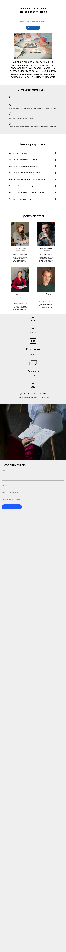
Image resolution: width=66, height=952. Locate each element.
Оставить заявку (33, 27)
